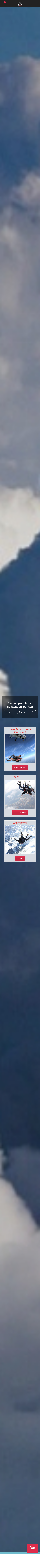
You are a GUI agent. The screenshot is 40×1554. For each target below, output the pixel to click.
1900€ (20, 858)
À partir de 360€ (20, 813)
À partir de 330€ (20, 767)
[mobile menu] (37, 3)
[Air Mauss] (20, 3)
